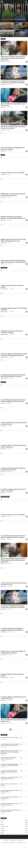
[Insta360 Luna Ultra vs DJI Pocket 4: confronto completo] (14, 322)
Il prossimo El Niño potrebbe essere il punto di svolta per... (13, 148)
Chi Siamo (6, 840)
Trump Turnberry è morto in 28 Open (13, 19)
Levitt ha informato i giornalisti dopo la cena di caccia (13, 104)
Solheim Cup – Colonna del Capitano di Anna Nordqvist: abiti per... (13, 194)
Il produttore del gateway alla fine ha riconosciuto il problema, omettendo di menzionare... (20, 34)
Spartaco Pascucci (4, 288)
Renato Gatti (3, 242)
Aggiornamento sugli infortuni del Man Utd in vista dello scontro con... (13, 240)
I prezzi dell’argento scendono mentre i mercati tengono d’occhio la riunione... (13, 400)
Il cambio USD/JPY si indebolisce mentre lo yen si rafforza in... (13, 446)
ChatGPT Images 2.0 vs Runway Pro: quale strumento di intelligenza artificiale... (14, 354)
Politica (2, 824)
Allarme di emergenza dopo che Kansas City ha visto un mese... (13, 127)
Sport (2, 822)
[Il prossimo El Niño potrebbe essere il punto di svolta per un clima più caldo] (14, 139)
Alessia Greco (3, 61)
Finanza (2, 828)
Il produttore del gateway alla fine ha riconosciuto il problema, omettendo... (13, 82)
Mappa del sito (21, 840)
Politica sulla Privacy (13, 840)
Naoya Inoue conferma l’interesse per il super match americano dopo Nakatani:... (14, 261)
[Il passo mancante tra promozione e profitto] (14, 277)
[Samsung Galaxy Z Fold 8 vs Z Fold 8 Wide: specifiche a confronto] (14, 300)
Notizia (2, 820)
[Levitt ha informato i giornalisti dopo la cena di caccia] (14, 95)
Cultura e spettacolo (5, 826)
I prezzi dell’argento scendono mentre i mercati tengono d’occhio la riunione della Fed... (7, 27)
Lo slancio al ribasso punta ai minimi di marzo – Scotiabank (13, 490)
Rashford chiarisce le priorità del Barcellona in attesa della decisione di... (13, 217)
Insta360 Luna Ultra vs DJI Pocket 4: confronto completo (12, 332)
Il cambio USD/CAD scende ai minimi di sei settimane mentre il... (13, 469)
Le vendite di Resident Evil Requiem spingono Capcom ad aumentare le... (12, 629)
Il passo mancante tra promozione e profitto (12, 286)
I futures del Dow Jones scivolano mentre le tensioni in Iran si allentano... (7, 35)
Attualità (2, 832)
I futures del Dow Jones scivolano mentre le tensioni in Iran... (14, 423)
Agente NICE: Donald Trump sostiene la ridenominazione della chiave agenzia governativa (21, 27)
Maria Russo (3, 21)
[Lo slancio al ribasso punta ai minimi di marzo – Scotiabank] (14, 481)
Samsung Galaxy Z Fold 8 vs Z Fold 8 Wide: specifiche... (14, 309)
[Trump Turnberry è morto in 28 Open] (14, 13)
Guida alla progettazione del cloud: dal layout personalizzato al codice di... (13, 375)
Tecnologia (3, 830)
